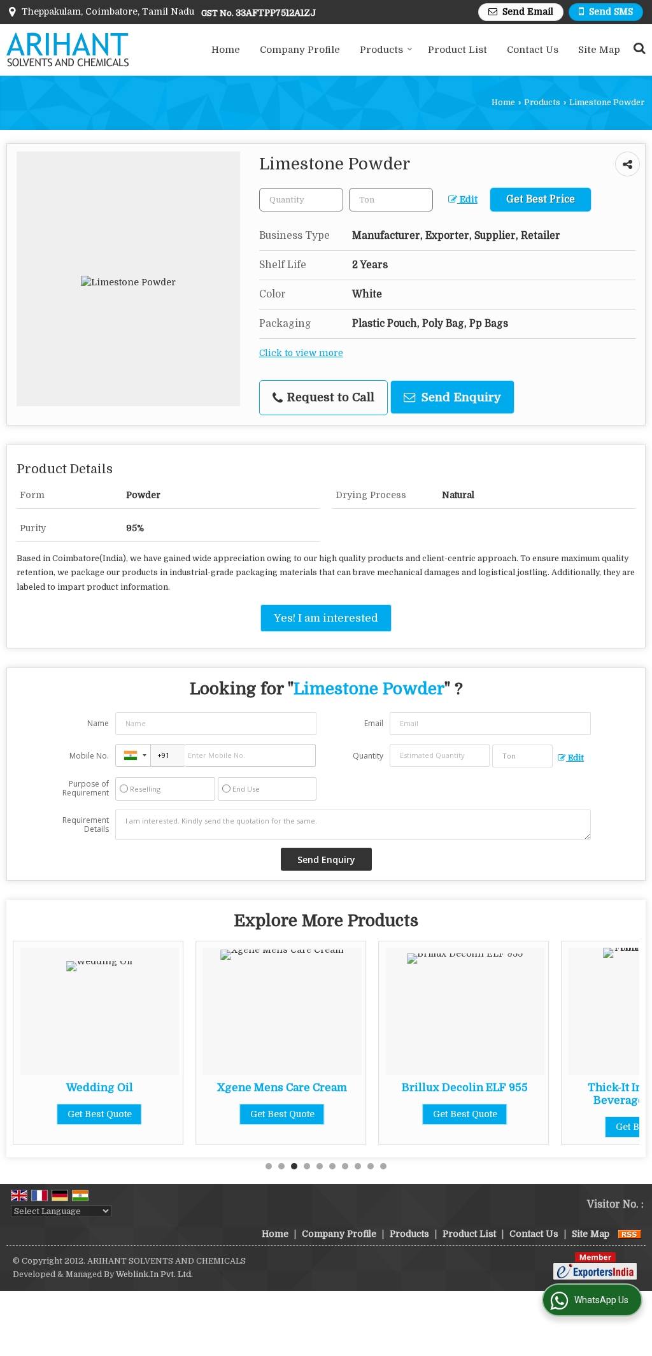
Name (98, 723)
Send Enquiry (459, 397)
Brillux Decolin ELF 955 (465, 1087)
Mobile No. (89, 755)
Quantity (368, 755)
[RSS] (629, 1234)
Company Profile (300, 49)
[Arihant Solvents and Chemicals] (67, 49)
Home (225, 49)
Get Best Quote (99, 1114)
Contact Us (532, 49)
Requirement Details (85, 825)
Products (381, 49)
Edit (467, 199)
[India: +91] (133, 755)
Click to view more (301, 353)
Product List (457, 49)
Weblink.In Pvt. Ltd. (154, 1274)
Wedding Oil (99, 1087)
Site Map (599, 49)
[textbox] (391, 199)
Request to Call (329, 397)
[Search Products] (638, 48)
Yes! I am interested (326, 618)
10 (383, 1166)
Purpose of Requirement (85, 788)
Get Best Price (540, 199)
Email (373, 723)
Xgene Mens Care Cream (282, 1087)
